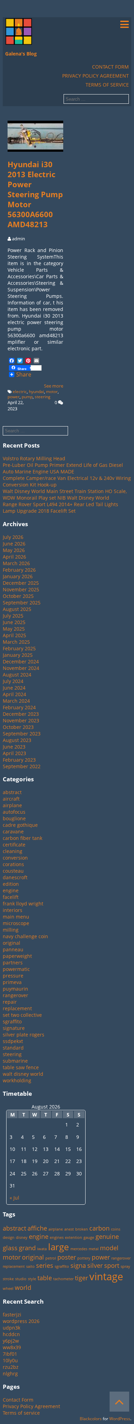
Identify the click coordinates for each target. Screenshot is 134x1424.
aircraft (11, 798)
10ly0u (10, 1360)
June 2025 (14, 622)
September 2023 (22, 733)
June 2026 (14, 543)
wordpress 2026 (21, 1321)
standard (13, 1047)
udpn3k (11, 1327)
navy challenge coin (25, 936)
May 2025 (14, 628)
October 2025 (18, 596)
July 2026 (13, 537)
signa (78, 1265)
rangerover (15, 995)
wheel (8, 1288)
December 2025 (21, 583)
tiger (81, 1278)
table (44, 1278)
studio (20, 1278)
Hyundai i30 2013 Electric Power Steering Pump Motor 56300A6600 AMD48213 (35, 194)
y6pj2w (11, 1340)
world (23, 1287)
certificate (14, 844)
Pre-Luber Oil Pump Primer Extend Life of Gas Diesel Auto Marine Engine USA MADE (63, 468)
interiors (12, 910)
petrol (50, 1258)
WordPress (119, 1418)
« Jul (14, 1197)
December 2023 (21, 714)
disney (21, 1237)
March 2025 (16, 642)
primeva (12, 982)
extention (73, 1237)
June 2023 (14, 746)
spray (125, 1266)
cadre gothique (20, 825)
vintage (106, 1276)
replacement (17, 1008)
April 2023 (14, 753)
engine (11, 890)
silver (95, 1265)
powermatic (16, 969)
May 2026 (14, 550)
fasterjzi (12, 1314)
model (109, 1248)
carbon (99, 1228)
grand (27, 1248)
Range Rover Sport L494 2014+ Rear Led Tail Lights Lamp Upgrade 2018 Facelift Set (60, 507)
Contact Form (110, 66)
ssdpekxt (13, 1041)
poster (66, 1257)
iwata (42, 1248)
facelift (11, 897)
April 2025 (14, 635)
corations (13, 864)
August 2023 (17, 740)
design (8, 1237)
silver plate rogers (23, 1034)
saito (30, 1266)
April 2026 (14, 556)
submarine (15, 1060)
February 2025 (19, 648)
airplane (12, 805)
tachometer (63, 1278)
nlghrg (10, 1373)
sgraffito (12, 1021)
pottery (83, 1258)
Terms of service (107, 84)
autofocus (14, 812)
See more (53, 386)
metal (94, 1248)
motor (52, 391)
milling (11, 929)
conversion (15, 857)
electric (20, 391)
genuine (107, 1236)
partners (13, 962)
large (58, 1247)
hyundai (36, 391)
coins (115, 1229)
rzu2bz (11, 1367)
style (32, 1278)
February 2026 (19, 569)
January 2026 (18, 576)
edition (11, 884)
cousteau (13, 871)
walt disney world (23, 1074)
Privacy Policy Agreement (95, 75)
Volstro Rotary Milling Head (34, 458)
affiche (37, 1228)
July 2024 (13, 681)
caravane (13, 831)
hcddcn (11, 1334)
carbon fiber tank (22, 838)
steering (43, 396)
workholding (17, 1080)
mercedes (78, 1248)
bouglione (14, 818)
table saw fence (21, 1067)
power (14, 396)
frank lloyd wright (23, 903)
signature (14, 1028)
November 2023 (21, 720)
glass (10, 1248)
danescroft (15, 877)
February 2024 (19, 707)
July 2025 (13, 615)
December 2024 (21, 661)
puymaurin (15, 988)
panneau (13, 949)
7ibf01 (10, 1354)
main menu (16, 916)
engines (57, 1237)
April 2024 (14, 694)
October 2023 (18, 727)
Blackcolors (91, 1418)
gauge (88, 1237)
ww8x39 (12, 1347)
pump (27, 396)
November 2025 (21, 589)
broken (81, 1229)
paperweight (17, 956)
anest (69, 1229)
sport (111, 1265)
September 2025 (22, 602)
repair (10, 1002)
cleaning (12, 851)
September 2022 (22, 766)
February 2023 (19, 759)
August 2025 (17, 609)
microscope (16, 923)
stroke (8, 1278)
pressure (13, 975)
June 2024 (14, 687)
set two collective (22, 1015)
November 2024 (21, 668)
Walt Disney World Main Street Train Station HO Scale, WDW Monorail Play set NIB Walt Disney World (65, 494)
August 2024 (17, 674)
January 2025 (18, 655)
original (11, 943)
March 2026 (16, 563)
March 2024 (16, 701)
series (44, 1265)
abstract (12, 792)
